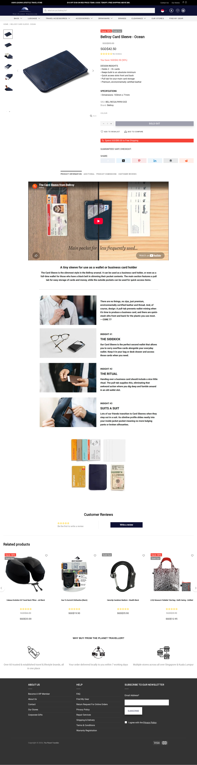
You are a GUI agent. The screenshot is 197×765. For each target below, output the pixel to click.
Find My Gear (82, 699)
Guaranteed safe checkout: (116, 149)
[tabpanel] (123, 588)
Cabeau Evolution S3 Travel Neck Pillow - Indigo (172, 600)
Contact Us (164, 3)
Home (5, 24)
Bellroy (110, 105)
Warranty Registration (86, 730)
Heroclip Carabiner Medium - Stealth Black (26, 600)
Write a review (126, 525)
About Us (32, 699)
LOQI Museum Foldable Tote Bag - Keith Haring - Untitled (74, 600)
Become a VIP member (39, 694)
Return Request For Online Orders (92, 704)
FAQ (78, 694)
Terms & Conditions (85, 725)
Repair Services (83, 715)
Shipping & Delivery (85, 720)
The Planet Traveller (24, 10)
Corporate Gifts (35, 715)
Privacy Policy (83, 709)
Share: (104, 156)
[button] (106, 54)
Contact (32, 704)
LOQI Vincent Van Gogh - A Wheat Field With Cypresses (123, 600)
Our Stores (176, 3)
